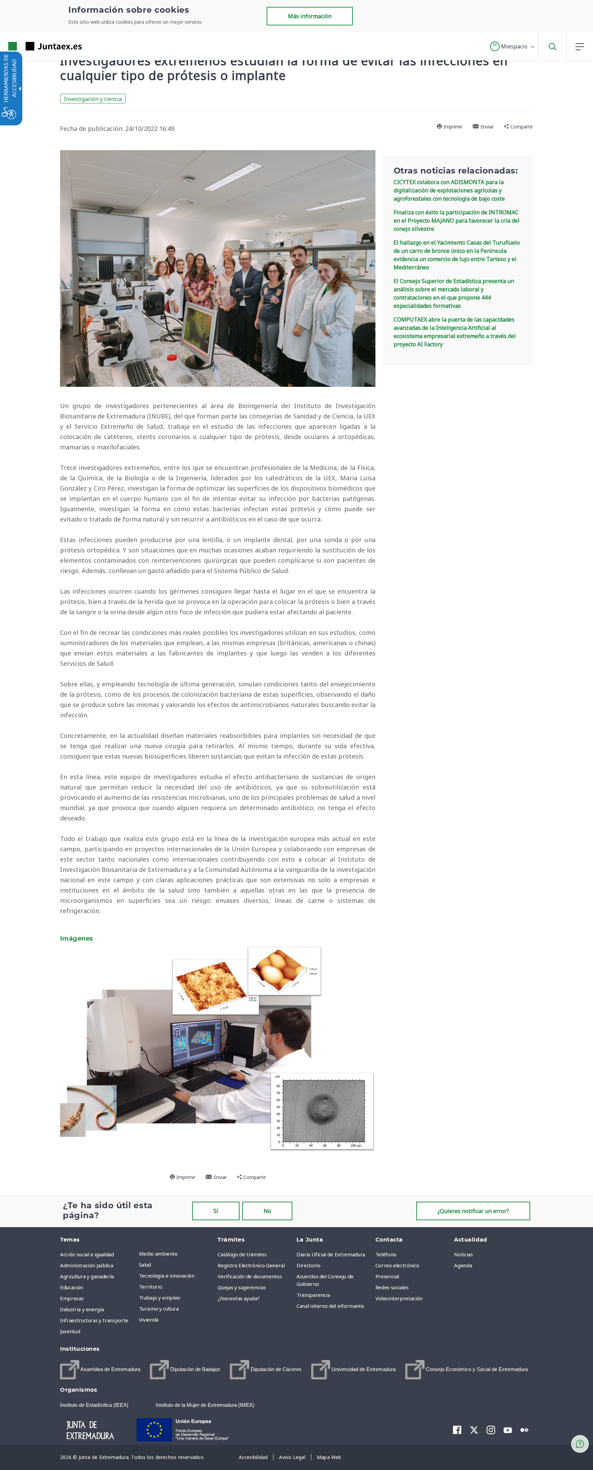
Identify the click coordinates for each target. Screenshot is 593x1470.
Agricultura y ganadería (87, 1276)
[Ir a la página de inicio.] (32, 46)
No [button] (267, 1211)
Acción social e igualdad (87, 1254)
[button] (512, 46)
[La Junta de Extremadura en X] (474, 1429)
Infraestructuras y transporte (94, 1320)
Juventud (70, 1331)
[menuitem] (176, 1253)
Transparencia (313, 1294)
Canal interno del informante (330, 1305)
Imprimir (452, 126)
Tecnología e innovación (167, 1275)
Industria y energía (82, 1309)
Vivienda (149, 1319)
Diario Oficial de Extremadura (330, 1254)
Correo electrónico (397, 1265)
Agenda (463, 1265)
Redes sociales (392, 1287)
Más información (310, 16)
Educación (71, 1287)
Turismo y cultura (159, 1308)
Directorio (308, 1265)
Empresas (71, 1298)
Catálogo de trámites (242, 1254)
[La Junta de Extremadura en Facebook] (457, 1429)
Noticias (463, 1254)
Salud (145, 1264)
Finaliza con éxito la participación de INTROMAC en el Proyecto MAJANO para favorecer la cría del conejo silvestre (457, 221)
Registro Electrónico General (251, 1265)
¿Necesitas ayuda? (238, 1298)
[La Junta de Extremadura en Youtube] (507, 1429)
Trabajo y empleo (159, 1297)
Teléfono (385, 1254)
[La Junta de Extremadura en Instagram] (490, 1429)
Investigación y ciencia (93, 99)
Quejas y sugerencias (242, 1287)
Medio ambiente (158, 1253)
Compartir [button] (521, 126)
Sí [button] (215, 1211)
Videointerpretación (398, 1298)
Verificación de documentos (250, 1276)
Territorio (150, 1286)
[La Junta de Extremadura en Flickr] (524, 1429)
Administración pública (86, 1265)
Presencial (387, 1276)
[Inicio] (96, 1429)
